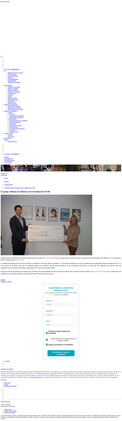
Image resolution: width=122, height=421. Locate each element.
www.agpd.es (114, 377)
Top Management (13, 79)
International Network (14, 82)
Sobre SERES (8, 85)
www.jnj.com (32, 258)
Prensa (6, 140)
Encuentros (11, 136)
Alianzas (10, 95)
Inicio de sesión (5, 1)
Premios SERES (12, 98)
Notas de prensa (12, 141)
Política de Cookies (9, 412)
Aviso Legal (7, 409)
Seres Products (12, 74)
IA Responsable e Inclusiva (17, 128)
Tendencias (4, 173)
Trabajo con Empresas (10, 111)
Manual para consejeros (14, 108)
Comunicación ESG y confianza (18, 120)
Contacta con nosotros (7, 369)
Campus (10, 112)
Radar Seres (7, 138)
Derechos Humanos (14, 122)
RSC (8, 170)
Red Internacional (13, 100)
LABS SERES (12, 119)
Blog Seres (7, 383)
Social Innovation (13, 76)
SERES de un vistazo (14, 87)
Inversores (12, 130)
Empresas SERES (13, 90)
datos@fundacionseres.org (37, 377)
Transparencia (12, 93)
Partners (10, 77)
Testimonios (11, 101)
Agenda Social (8, 133)
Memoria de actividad (10, 386)
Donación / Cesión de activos (24, 170)
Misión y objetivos (13, 88)
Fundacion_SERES (6, 281)
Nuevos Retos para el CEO (15, 109)
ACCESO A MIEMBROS (11, 69)
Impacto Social (13, 127)
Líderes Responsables (14, 106)
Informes (11, 114)
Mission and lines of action (15, 72)
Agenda (10, 135)
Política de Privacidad (10, 411)
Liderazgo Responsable (11, 104)
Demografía (12, 124)
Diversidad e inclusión (15, 125)
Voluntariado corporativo (16, 117)
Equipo (10, 96)
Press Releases (12, 80)
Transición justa (13, 132)
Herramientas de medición (16, 116)
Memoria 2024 (12, 103)
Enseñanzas (4, 175)
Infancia (13, 170)
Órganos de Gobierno (14, 92)
